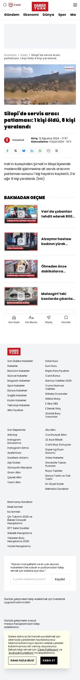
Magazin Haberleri (18, 380)
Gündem (11, 14)
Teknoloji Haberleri (18, 405)
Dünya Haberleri (17, 390)
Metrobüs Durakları (57, 489)
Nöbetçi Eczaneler (56, 394)
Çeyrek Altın (14, 477)
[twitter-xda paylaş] (15, 150)
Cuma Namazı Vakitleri (54, 387)
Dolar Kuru (51, 361)
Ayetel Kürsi (14, 452)
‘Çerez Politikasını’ (48, 649)
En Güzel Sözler (54, 484)
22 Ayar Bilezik (54, 439)
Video (23, 55)
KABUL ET (49, 660)
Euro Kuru (51, 366)
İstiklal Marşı (53, 398)
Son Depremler (16, 430)
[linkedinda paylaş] (32, 150)
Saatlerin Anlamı (17, 457)
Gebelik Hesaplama (19, 533)
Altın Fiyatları (15, 410)
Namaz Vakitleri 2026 (58, 380)
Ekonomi (31, 14)
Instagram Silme (18, 448)
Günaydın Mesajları (19, 467)
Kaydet (60, 579)
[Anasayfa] (14, 351)
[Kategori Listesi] (75, 5)
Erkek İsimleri (15, 507)
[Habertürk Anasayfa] (40, 6)
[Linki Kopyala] (56, 150)
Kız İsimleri (13, 511)
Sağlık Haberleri (17, 395)
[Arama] (5, 5)
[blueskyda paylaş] (24, 150)
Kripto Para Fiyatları (57, 371)
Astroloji (12, 434)
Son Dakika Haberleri (20, 361)
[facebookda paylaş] (7, 150)
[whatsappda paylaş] (40, 150)
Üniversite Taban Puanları (55, 464)
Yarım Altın (14, 482)
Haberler (12, 366)
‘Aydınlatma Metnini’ (21, 653)
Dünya (48, 14)
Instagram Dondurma (14, 441)
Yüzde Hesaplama (19, 546)
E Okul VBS (51, 403)
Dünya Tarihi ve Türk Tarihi (57, 477)
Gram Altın (14, 472)
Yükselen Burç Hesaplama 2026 (18, 539)
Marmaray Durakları (19, 502)
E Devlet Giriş (53, 408)
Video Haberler (54, 457)
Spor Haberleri (16, 385)
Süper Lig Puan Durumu (54, 451)
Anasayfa (10, 55)
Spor (62, 14)
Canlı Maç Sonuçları (58, 444)
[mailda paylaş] (48, 150)
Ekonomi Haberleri (18, 371)
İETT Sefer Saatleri (18, 528)
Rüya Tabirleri (53, 471)
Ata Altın (50, 430)
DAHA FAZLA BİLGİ (22, 660)
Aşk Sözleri (13, 462)
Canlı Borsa (52, 375)
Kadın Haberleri (16, 400)
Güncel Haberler (17, 375)
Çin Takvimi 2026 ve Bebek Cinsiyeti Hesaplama (19, 520)
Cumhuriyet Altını (56, 434)
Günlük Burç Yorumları (53, 415)
